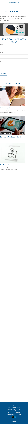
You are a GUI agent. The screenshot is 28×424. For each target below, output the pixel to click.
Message (2, 61)
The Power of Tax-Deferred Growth (10, 137)
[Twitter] (13, 417)
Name (1, 44)
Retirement (14, 423)
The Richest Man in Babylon (8, 165)
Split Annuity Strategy (6, 108)
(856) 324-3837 (16, 407)
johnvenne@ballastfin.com (14, 414)
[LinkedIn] (15, 417)
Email (1, 53)
